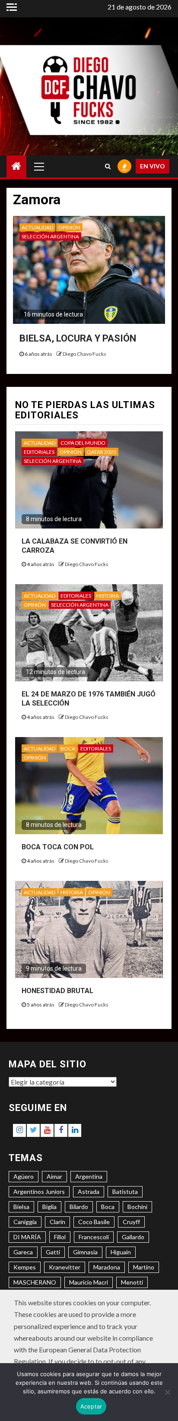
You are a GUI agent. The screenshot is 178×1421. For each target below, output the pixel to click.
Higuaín (121, 1252)
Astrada (88, 1191)
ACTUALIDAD (37, 227)
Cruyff (131, 1221)
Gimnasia (85, 1252)
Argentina (88, 1176)
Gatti (53, 1252)
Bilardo (79, 1206)
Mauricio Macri (88, 1282)
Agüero (23, 1176)
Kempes (24, 1267)
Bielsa (21, 1206)
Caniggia (25, 1221)
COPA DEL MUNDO (82, 443)
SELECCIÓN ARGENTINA (50, 236)
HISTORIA (107, 595)
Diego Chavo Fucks (84, 354)
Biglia (49, 1206)
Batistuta (125, 1191)
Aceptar (91, 1406)
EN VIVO (152, 166)
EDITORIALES (39, 452)
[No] (167, 1392)
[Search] (107, 166)
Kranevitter (64, 1267)
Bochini (137, 1206)
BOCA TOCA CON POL (58, 847)
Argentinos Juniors (39, 1191)
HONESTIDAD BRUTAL (57, 991)
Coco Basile (94, 1221)
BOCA (67, 748)
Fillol (60, 1237)
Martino (143, 1267)
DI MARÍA (27, 1237)
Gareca (23, 1252)
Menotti (132, 1282)
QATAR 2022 (101, 452)
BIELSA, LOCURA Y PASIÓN (77, 338)
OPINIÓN (69, 227)
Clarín (57, 1221)
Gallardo (133, 1237)
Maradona (106, 1267)
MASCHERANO (34, 1282)
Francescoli (94, 1237)
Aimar (54, 1176)
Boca (107, 1206)
